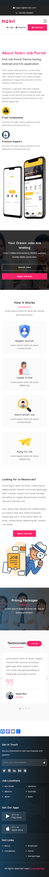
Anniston (32, 786)
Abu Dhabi (9, 786)
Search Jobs (24, 267)
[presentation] (2, 678)
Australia (32, 791)
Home (31, 851)
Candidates (10, 851)
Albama (8, 791)
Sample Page (34, 856)
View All (34, 643)
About (7, 846)
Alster (7, 796)
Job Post (38, 27)
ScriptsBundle (37, 868)
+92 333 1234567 (25, 13)
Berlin (30, 796)
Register (22, 27)
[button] (19, 708)
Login (11, 27)
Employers (33, 846)
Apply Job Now (24, 276)
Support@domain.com (25, 7)
